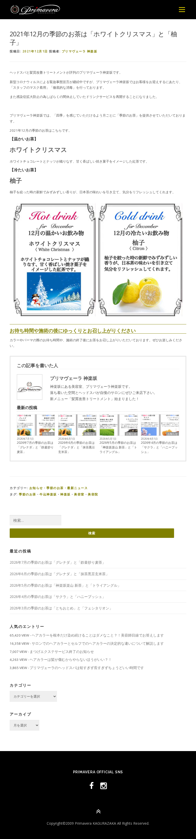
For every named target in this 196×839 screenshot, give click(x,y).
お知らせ (48, 434)
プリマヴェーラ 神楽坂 (79, 51)
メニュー (181, 9)
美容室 (79, 494)
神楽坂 (65, 494)
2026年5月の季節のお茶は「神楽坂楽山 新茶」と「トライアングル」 (118, 447)
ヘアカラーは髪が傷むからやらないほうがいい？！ (71, 659)
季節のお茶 (55, 488)
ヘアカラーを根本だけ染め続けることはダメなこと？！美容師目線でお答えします (98, 635)
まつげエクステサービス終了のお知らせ (62, 651)
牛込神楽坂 (48, 494)
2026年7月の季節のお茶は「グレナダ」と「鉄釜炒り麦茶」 (35, 447)
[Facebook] (91, 785)
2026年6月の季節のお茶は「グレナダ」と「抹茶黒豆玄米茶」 (76, 447)
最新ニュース (77, 488)
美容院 (93, 494)
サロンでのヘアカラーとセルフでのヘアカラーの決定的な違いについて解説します (98, 643)
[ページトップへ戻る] (98, 811)
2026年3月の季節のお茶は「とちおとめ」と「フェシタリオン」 (61, 608)
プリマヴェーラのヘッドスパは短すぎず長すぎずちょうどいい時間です (87, 667)
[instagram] (103, 785)
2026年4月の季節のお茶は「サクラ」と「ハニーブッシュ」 (159, 447)
